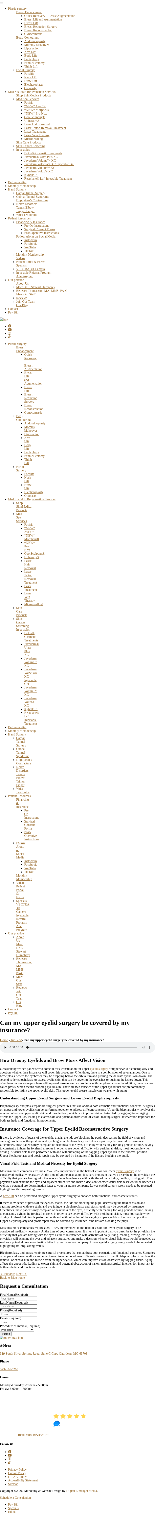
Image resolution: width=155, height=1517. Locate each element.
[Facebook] (9, 326)
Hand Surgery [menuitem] (17, 189)
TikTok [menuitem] (29, 251)
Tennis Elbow (20, 775)
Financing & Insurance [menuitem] (30, 222)
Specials (21, 900)
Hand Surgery (17, 734)
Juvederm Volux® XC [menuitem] (38, 171)
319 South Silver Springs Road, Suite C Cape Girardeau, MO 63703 (43, 1353)
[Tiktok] (9, 337)
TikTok (29, 872)
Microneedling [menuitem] (33, 138)
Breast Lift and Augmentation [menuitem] (43, 19)
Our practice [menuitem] (16, 280)
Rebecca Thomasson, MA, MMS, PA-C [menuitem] (41, 290)
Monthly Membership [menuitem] (22, 185)
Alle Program (21, 927)
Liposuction (31, 434)
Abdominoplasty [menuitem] (34, 41)
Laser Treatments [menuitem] (35, 131)
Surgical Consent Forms (29, 824)
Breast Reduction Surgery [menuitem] (40, 26)
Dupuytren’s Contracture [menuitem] (32, 200)
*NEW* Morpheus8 (31, 537)
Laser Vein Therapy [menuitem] (36, 135)
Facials (28, 524)
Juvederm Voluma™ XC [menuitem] (40, 160)
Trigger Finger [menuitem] (25, 211)
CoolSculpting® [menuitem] (34, 117)
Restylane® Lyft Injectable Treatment (31, 718)
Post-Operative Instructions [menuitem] (41, 233)
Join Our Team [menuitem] (25, 301)
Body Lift (27, 446)
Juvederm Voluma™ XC (30, 662)
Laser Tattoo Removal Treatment (30, 577)
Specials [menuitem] (21, 265)
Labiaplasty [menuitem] (31, 59)
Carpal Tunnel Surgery (21, 741)
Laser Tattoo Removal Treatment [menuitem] (45, 128)
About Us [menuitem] (22, 283)
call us (12, 1511)
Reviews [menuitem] (21, 298)
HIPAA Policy (17, 1476)
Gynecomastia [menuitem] (33, 34)
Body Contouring (23, 417)
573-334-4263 (9, 1369)
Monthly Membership (22, 730)
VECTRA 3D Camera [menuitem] (30, 269)
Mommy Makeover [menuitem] (36, 44)
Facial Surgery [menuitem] (25, 70)
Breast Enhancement (25, 349)
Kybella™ (31, 709)
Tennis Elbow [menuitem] (25, 207)
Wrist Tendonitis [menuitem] (26, 214)
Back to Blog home (12, 1277)
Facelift (29, 474)
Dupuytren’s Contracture (24, 761)
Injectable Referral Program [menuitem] (33, 272)
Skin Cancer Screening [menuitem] (30, 146)
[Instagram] (9, 333)
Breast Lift (28, 388)
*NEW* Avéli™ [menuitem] (35, 106)
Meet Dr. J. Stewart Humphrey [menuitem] (35, 287)
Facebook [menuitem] (30, 243)
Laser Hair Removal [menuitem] (37, 124)
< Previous (7, 1274)
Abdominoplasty (34, 423)
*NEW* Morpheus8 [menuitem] (37, 110)
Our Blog (19, 1003)
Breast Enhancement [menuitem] (29, 12)
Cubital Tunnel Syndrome (22, 752)
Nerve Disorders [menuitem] (26, 204)
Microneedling (33, 604)
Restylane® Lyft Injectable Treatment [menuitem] (48, 178)
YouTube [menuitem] (30, 247)
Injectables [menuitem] (23, 149)
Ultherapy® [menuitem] (31, 120)
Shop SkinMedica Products (23, 506)
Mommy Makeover (30, 428)
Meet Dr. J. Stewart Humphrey (23, 949)
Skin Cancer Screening (22, 622)
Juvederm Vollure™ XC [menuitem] (39, 167)
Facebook (30, 864)
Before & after (17, 727)
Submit (6, 1333)
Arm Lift (27, 439)
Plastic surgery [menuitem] (17, 8)
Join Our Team (19, 994)
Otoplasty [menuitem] (30, 88)
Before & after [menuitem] (17, 182)
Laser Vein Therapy (29, 597)
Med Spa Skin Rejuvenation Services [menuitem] (32, 91)
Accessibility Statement (23, 1480)
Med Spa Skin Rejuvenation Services (32, 499)
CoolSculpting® (34, 553)
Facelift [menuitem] (29, 73)
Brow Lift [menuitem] (30, 81)
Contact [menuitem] (13, 308)
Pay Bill (13, 1013)
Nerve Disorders (22, 768)
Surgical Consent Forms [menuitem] (39, 229)
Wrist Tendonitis (22, 790)
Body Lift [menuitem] (30, 55)
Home (4, 1040)
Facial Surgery (21, 468)
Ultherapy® (31, 557)
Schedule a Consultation (15, 1497)
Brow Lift (27, 486)
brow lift (8, 1196)
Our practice (16, 933)
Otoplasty (30, 495)
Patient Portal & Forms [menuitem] (30, 261)
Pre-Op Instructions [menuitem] (36, 225)
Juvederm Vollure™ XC (30, 691)
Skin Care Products (21, 611)
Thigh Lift (28, 461)
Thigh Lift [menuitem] (30, 66)
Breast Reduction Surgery (30, 398)
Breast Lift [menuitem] (31, 23)
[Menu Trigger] (1, 2)
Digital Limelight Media (81, 1490)
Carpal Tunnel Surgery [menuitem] (30, 193)
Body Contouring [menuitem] (27, 37)
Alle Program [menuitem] (24, 276)
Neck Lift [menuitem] (30, 77)
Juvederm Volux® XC (30, 702)
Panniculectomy (34, 456)
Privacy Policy (17, 1469)
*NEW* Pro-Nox (29, 546)
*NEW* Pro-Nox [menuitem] (35, 113)
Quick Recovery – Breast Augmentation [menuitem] (49, 15)
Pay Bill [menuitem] (13, 312)
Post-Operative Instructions (31, 835)
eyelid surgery (99, 1068)
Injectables (23, 629)
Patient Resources (19, 796)
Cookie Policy (17, 1473)
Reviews (21, 987)
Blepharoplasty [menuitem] (33, 84)
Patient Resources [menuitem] (19, 218)
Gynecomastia (33, 412)
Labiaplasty (31, 452)
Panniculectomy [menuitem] (34, 63)
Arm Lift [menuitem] (30, 52)
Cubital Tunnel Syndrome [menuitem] (32, 196)
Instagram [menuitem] (30, 240)
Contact (13, 1009)
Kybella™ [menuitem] (31, 175)
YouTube (30, 868)
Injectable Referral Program (22, 919)
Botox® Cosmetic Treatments (31, 636)
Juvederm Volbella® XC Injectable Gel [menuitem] (49, 164)
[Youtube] (10, 329)
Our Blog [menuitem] (22, 305)
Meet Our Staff (19, 980)
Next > (21, 1274)
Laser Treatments (31, 587)
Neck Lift (27, 479)
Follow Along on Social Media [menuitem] (36, 236)
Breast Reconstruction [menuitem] (38, 30)
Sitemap (13, 1484)
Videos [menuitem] (20, 258)
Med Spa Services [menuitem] (27, 99)
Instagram (30, 861)
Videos (20, 882)
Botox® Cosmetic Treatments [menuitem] (43, 153)
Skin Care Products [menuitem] (28, 142)
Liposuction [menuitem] (31, 48)
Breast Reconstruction (33, 407)
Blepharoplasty (33, 492)
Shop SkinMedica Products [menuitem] (33, 95)
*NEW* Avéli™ (29, 530)
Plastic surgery (17, 343)
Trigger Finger (20, 783)
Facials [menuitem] (28, 102)
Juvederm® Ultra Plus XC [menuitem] (41, 157)
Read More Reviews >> (33, 1434)
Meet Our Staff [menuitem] (25, 294)
